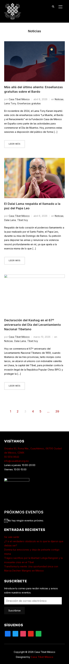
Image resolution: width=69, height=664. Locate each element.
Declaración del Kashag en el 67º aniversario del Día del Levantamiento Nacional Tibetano (32, 324)
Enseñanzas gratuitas (29, 103)
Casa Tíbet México (19, 99)
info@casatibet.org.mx (16, 461)
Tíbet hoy (22, 220)
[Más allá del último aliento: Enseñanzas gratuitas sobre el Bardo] (34, 43)
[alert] (34, 520)
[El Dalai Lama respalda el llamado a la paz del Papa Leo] (34, 160)
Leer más (14, 144)
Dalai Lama (10, 220)
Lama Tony (10, 103)
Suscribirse (14, 610)
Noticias (59, 99)
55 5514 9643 (11, 456)
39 (57, 411)
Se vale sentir (11, 537)
